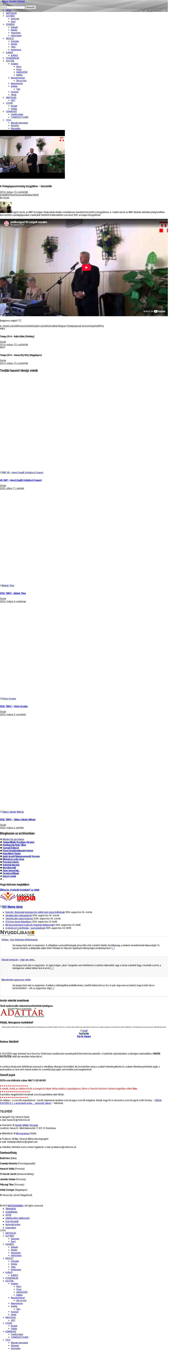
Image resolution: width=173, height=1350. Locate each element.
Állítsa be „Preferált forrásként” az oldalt (19, 889)
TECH (8, 120)
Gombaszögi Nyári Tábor (14, 845)
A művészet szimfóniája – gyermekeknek (25, 928)
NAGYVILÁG (10, 1317)
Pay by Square (84, 1036)
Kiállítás (19, 75)
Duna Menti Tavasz (12, 853)
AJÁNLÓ (8, 1272)
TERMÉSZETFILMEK (19, 117)
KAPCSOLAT (10, 1233)
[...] (113, 948)
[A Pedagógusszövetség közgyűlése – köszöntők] (21, 472)
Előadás (14, 30)
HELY (13, 1320)
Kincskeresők (9, 867)
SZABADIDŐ (11, 111)
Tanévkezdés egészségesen (19, 918)
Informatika (15, 128)
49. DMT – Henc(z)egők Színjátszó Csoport (21, 480)
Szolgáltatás (11, 1211)
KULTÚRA (10, 61)
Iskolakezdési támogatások (18, 915)
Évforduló (15, 41)
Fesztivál (14, 1312)
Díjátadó (14, 27)
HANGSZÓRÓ (21, 72)
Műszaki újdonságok (19, 123)
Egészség (15, 1238)
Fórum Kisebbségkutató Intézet (18, 850)
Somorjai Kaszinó (11, 864)
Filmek (13, 1314)
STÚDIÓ (9, 103)
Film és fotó (21, 80)
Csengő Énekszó (11, 847)
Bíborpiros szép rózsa (13, 859)
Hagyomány (16, 33)
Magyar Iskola (15, 906)
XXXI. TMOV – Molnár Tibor (13, 593)
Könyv (18, 66)
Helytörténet (16, 35)
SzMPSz (99, 325)
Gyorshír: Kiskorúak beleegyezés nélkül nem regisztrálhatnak (35, 912)
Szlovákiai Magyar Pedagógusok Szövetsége (71, 325)
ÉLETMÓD (10, 16)
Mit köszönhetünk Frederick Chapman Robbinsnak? (30, 924)
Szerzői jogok (12, 1221)
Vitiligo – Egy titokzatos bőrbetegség (19, 939)
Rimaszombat (24, 325)
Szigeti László (39, 325)
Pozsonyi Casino (11, 862)
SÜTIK (8, 1215)
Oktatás (14, 44)
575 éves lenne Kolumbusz (18, 921)
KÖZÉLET (10, 38)
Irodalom (14, 63)
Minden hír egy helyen (13, 839)
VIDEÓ (35, 194)
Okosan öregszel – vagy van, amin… (18, 959)
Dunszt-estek (9, 876)
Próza (18, 69)
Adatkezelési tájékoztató (17, 1218)
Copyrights (10, 1227)
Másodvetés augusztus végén (16, 979)
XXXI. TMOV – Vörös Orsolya (14, 706)
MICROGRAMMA (15, 1205)
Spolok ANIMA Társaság (26, 1125)
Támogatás (10, 1208)
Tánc (18, 89)
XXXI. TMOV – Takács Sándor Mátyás (18, 819)
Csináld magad (17, 114)
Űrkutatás (15, 125)
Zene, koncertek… (11, 870)
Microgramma (22, 1133)
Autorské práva (12, 1224)
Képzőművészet (18, 78)
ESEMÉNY (10, 24)
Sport (13, 1241)
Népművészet (17, 83)
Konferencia (16, 49)
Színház (14, 86)
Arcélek (14, 1326)
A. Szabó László (8, 325)
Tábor (13, 1267)
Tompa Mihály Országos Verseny (18, 842)
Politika (14, 1328)
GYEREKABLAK (11, 1278)
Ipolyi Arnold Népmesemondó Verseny (21, 856)
